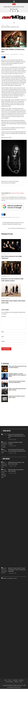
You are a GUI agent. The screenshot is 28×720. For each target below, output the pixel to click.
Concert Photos (9, 681)
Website (3, 341)
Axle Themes (18, 687)
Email (2, 336)
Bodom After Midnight (7, 217)
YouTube (3, 194)
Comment (3, 316)
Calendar (16, 681)
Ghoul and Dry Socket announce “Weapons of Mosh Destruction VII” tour (16, 436)
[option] (14, 7)
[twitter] (13, 11)
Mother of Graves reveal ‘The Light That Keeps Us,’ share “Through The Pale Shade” (16, 570)
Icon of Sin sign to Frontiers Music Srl (16, 228)
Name (2, 331)
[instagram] (15, 11)
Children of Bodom (16, 217)
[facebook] (10, 11)
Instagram (21, 193)
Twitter (17, 193)
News (22, 54)
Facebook (13, 193)
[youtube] (18, 11)
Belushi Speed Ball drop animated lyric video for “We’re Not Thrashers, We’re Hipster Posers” (13, 223)
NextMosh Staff (15, 54)
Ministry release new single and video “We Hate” (14, 6)
